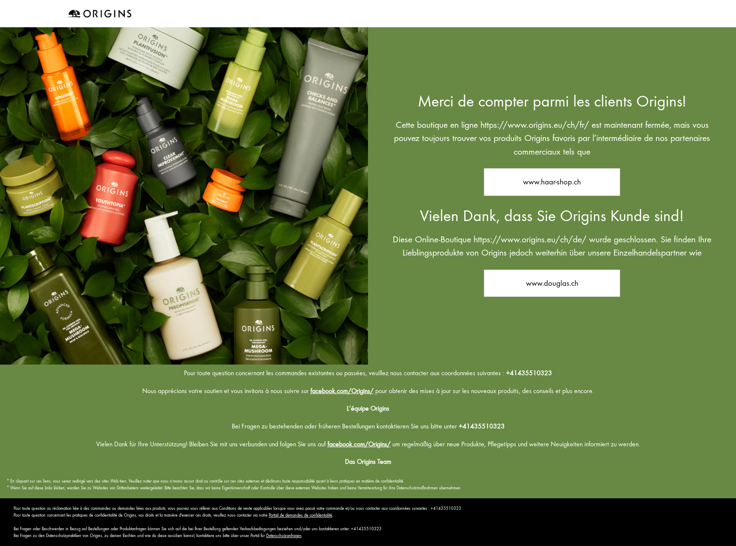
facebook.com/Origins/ (342, 391)
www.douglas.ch (552, 283)
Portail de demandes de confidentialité (300, 515)
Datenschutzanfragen (284, 535)
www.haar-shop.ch (552, 181)
